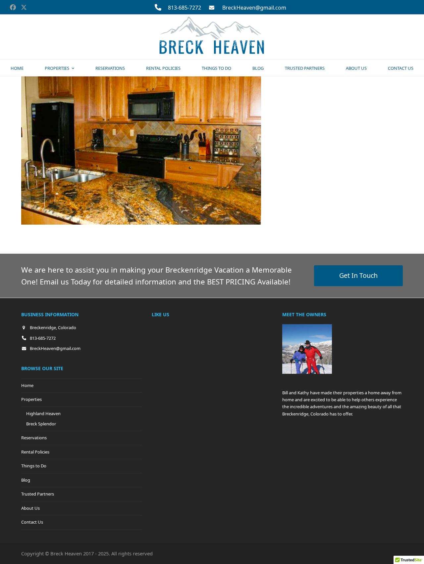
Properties (31, 399)
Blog (25, 480)
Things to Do (33, 466)
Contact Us (32, 522)
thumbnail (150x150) (169, 235)
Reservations (34, 438)
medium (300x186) (115, 235)
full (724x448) (70, 235)
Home (27, 385)
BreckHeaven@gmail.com (254, 7)
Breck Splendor (41, 424)
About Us (30, 508)
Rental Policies (35, 452)
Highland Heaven (43, 413)
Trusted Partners (37, 494)
